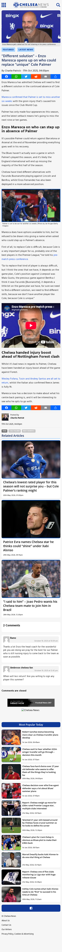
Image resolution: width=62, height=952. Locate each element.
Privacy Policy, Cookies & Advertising (18, 934)
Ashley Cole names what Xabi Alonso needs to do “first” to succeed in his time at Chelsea (40, 891)
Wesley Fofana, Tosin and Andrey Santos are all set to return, (31, 381)
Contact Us (6, 925)
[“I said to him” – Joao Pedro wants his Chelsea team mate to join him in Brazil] (31, 579)
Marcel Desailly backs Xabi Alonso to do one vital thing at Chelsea (40, 856)
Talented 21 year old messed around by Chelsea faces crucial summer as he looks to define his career (39, 822)
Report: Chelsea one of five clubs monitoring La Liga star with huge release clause (38, 874)
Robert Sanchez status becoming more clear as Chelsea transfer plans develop (40, 734)
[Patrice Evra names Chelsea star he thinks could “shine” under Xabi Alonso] (31, 519)
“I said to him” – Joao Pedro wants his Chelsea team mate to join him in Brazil (30, 606)
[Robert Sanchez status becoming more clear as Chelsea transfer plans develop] (11, 737)
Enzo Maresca (28, 431)
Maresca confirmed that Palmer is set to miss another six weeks (31, 99)
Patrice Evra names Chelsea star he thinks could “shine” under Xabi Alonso (28, 546)
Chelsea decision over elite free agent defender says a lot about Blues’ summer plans (40, 788)
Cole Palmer (15, 431)
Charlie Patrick (13, 71)
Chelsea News (10, 916)
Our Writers (7, 929)
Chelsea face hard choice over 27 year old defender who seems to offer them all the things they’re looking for (40, 770)
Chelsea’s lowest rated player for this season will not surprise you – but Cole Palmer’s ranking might (31, 486)
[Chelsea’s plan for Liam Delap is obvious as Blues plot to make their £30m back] (11, 842)
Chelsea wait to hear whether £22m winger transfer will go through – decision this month (39, 752)
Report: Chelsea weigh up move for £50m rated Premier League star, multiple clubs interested (39, 805)
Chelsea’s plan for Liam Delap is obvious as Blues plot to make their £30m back (39, 840)
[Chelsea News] (31, 712)
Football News (41, 703)
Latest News (26, 50)
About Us (6, 920)
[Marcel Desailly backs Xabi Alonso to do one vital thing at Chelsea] (11, 860)
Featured (8, 50)
